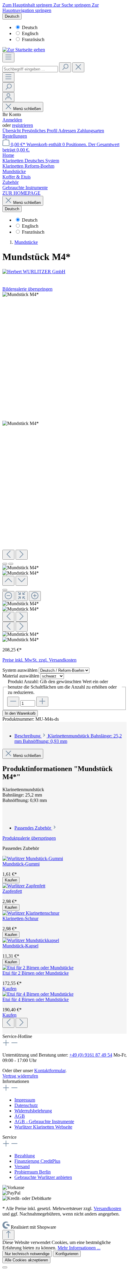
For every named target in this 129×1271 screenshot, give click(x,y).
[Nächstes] (22, 555)
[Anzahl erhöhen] (42, 702)
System (20, 670)
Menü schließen (27, 108)
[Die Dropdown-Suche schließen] (78, 67)
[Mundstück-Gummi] (32, 858)
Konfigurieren (67, 1254)
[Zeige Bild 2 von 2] (10, 564)
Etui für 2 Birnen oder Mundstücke (35, 973)
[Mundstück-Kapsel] (30, 940)
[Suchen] (65, 67)
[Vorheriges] (8, 555)
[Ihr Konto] (8, 97)
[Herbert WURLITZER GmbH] (64, 271)
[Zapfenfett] (23, 885)
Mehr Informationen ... (79, 1247)
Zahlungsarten (90, 130)
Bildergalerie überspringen (27, 289)
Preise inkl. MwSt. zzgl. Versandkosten (39, 659)
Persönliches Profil (40, 130)
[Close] (4, 590)
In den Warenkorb (20, 713)
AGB (19, 1116)
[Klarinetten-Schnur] (30, 913)
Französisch (33, 39)
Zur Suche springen (72, 4)
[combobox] (30, 69)
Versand (22, 1166)
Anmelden (12, 119)
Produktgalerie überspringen (29, 838)
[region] (64, 467)
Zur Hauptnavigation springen (50, 7)
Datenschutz (26, 1105)
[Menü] (8, 57)
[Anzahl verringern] (13, 702)
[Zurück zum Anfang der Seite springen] (8, 1235)
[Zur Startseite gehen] (23, 49)
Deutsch (30, 27)
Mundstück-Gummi (21, 863)
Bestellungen (14, 136)
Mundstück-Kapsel (20, 945)
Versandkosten (107, 1208)
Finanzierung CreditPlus (37, 1161)
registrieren (22, 125)
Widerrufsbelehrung (33, 1110)
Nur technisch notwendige (27, 1254)
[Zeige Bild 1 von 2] (4, 564)
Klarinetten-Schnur (20, 918)
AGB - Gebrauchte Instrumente (44, 1121)
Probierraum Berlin (32, 1171)
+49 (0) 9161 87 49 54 (90, 1054)
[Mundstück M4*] (20, 294)
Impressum (24, 1099)
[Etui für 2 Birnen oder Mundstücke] (38, 967)
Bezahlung (24, 1155)
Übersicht (12, 130)
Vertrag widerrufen (20, 1075)
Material (20, 675)
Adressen (67, 130)
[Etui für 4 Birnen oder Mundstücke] (38, 994)
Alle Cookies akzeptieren (26, 1260)
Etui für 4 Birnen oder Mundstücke (35, 999)
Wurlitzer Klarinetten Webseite (43, 1126)
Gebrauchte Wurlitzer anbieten (43, 1177)
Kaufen (11, 880)
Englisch (30, 33)
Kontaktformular (49, 1070)
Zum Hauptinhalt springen (27, 4)
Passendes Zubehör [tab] (33, 827)
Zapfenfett (12, 891)
